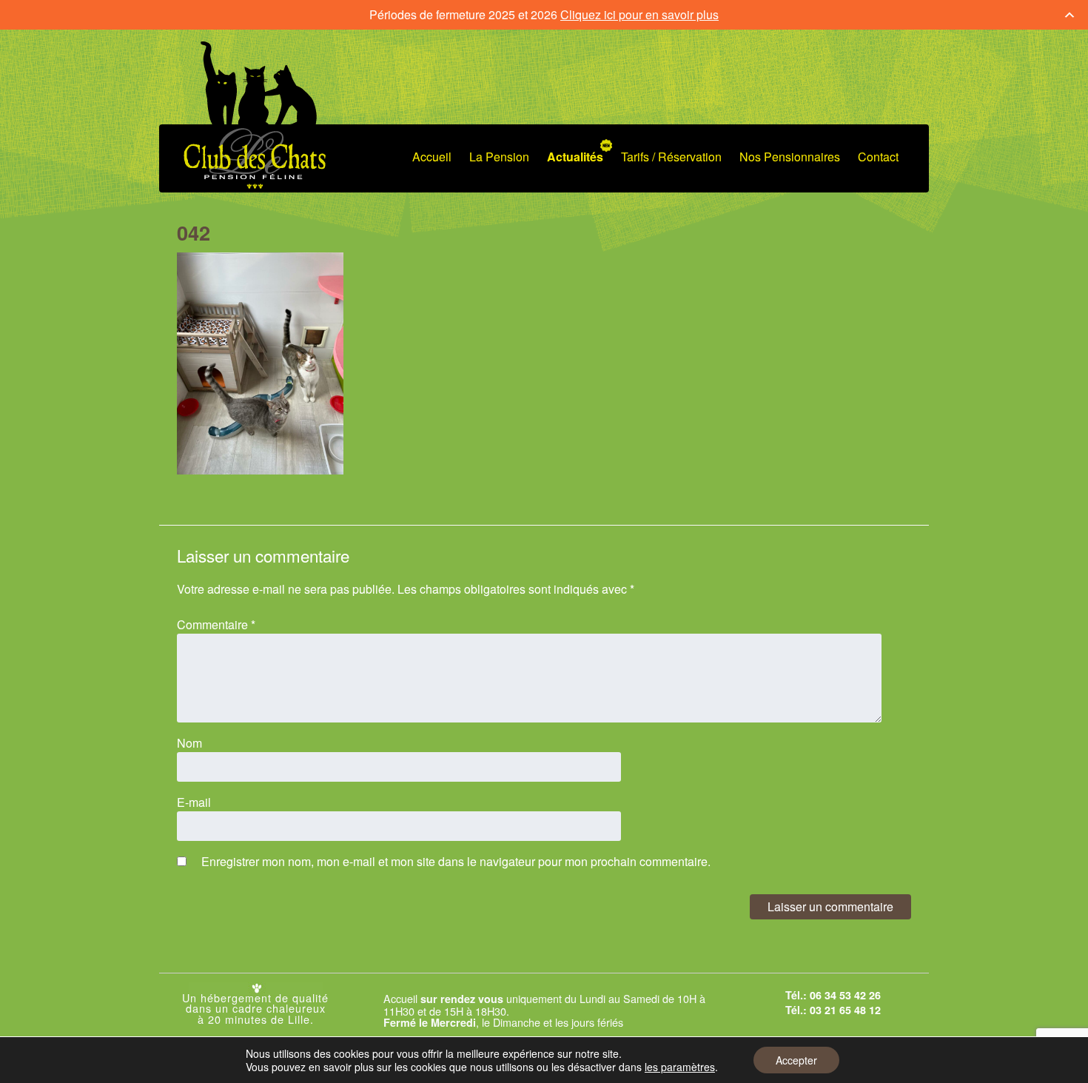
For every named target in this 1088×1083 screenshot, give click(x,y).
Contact (878, 156)
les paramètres (680, 1066)
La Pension (499, 156)
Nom (189, 742)
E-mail (194, 802)
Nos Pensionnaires (789, 156)
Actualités (575, 156)
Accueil (431, 156)
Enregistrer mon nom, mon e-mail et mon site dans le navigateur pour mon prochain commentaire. (456, 861)
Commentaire (216, 624)
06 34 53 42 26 (845, 995)
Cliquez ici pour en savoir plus (639, 14)
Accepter (796, 1060)
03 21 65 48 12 (845, 1009)
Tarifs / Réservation (671, 156)
